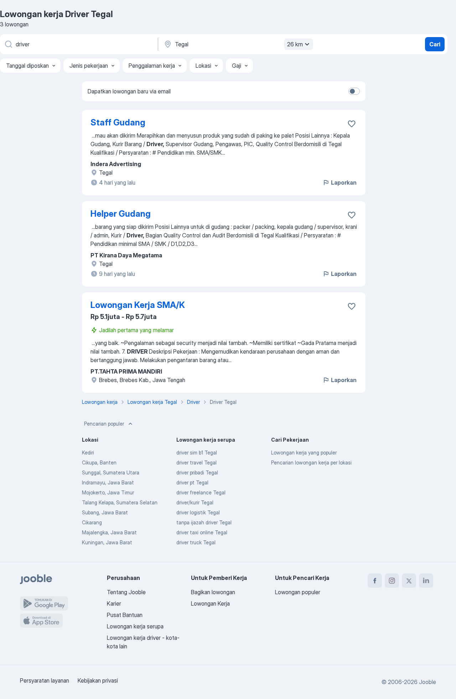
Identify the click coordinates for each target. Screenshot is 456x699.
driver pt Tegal (192, 482)
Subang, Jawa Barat (105, 512)
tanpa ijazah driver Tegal (204, 522)
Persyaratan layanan (44, 680)
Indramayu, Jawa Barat (108, 482)
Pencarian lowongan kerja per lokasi (311, 462)
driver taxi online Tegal (201, 532)
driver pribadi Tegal (197, 472)
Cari (434, 44)
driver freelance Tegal (201, 492)
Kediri (88, 452)
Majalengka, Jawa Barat (109, 532)
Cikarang (92, 522)
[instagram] (392, 581)
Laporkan (344, 182)
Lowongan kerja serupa (135, 626)
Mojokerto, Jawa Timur (108, 492)
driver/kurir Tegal (194, 502)
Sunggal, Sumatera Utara (110, 472)
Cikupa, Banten (99, 462)
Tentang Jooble (126, 592)
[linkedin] (426, 581)
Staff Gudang (117, 122)
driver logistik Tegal (198, 512)
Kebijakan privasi (98, 680)
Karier (114, 603)
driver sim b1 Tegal (196, 452)
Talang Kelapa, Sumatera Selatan (119, 502)
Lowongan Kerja (210, 603)
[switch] (354, 91)
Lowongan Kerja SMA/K (137, 305)
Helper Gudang (120, 214)
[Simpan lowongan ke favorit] (351, 123)
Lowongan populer (297, 592)
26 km (295, 44)
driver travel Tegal (196, 462)
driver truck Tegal (196, 542)
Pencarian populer (104, 424)
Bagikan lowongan (213, 592)
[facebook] (375, 581)
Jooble (427, 681)
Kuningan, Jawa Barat (107, 542)
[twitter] (409, 581)
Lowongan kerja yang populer (304, 452)
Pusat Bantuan (124, 614)
